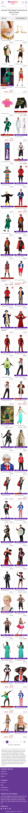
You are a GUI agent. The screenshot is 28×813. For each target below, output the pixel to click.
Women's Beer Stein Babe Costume (20, 87)
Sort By (20, 18)
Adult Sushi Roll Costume (20, 543)
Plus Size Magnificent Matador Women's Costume (20, 495)
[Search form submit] (25, 6)
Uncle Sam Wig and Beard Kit (6, 472)
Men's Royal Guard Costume (21, 472)
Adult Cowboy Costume (20, 233)
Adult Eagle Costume (5, 208)
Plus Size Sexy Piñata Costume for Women (5, 733)
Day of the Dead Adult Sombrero (19, 683)
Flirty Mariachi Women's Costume (20, 590)
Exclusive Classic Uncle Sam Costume (20, 520)
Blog (2, 785)
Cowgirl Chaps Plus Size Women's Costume (6, 400)
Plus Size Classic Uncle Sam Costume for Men (20, 708)
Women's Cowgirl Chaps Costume (20, 377)
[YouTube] (5, 809)
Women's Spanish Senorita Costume (6, 567)
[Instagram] (3, 809)
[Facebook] (1, 809)
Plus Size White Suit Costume (19, 136)
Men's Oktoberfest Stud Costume (20, 613)
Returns (3, 776)
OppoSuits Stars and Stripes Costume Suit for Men (20, 208)
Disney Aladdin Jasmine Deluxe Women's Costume (20, 425)
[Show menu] (2, 2)
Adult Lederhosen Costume (20, 161)
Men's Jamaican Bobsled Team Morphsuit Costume (6, 708)
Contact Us (4, 771)
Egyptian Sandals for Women (19, 40)
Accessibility (4, 787)
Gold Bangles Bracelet (6, 40)
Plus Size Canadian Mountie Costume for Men (7, 306)
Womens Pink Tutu (5, 113)
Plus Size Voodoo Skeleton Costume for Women (6, 448)
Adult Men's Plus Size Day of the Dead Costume (21, 353)
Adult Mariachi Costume (20, 567)
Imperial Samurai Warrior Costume (6, 543)
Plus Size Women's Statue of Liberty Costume (20, 660)
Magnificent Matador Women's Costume (5, 495)
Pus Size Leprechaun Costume (5, 136)
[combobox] (12, 6)
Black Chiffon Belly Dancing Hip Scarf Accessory (21, 113)
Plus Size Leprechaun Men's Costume (7, 87)
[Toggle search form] (22, 2)
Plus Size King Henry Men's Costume (20, 400)
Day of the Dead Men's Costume (6, 353)
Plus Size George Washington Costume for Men (6, 329)
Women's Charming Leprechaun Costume (5, 425)
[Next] (24, 742)
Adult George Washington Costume (20, 306)
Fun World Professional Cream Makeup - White (6, 161)
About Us (3, 782)
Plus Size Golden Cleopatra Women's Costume (20, 448)
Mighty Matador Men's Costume (5, 520)
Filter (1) (4, 18)
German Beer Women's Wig (7, 613)
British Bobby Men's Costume (5, 590)
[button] (26, 2)
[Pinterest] (9, 809)
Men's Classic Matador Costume (19, 256)
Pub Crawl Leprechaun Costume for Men (6, 233)
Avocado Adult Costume (6, 377)
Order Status (4, 774)
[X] (7, 809)
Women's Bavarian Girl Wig (20, 733)
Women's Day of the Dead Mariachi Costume (6, 683)
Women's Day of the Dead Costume (20, 329)
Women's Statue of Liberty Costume (6, 660)
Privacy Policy (4, 790)
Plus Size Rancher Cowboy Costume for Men (6, 256)
